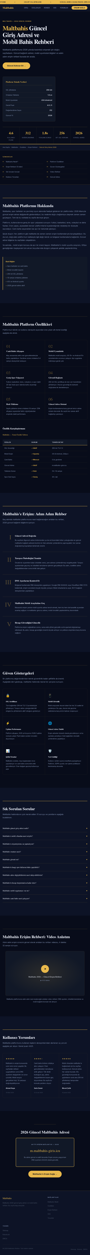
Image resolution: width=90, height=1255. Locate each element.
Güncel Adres (55, 177)
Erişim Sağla (79, 8)
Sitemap (5, 1230)
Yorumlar (64, 8)
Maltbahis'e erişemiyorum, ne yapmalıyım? (45, 843)
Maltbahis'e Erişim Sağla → (45, 1174)
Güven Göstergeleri (57, 167)
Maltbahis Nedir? (12, 162)
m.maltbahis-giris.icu (45, 1150)
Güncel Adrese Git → (16, 66)
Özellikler (36, 8)
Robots (79, 1249)
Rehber (47, 8)
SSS (54, 8)
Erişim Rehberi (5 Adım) (14, 167)
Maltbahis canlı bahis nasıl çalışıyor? (45, 898)
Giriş (26, 8)
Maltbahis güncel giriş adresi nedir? (45, 828)
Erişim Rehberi (33, 147)
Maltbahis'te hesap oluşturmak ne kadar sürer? (45, 882)
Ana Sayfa (6, 147)
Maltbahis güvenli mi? (45, 859)
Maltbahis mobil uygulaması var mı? (45, 890)
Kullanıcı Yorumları (12, 177)
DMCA (5, 1239)
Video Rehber (55, 172)
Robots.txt (6, 1234)
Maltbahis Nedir (53, 1202)
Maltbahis (8, 8)
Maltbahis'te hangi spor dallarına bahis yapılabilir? (45, 867)
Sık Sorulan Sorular (13, 172)
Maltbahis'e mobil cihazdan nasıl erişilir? (45, 836)
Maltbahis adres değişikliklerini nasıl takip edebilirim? (45, 875)
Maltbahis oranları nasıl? (45, 851)
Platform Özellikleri (57, 162)
